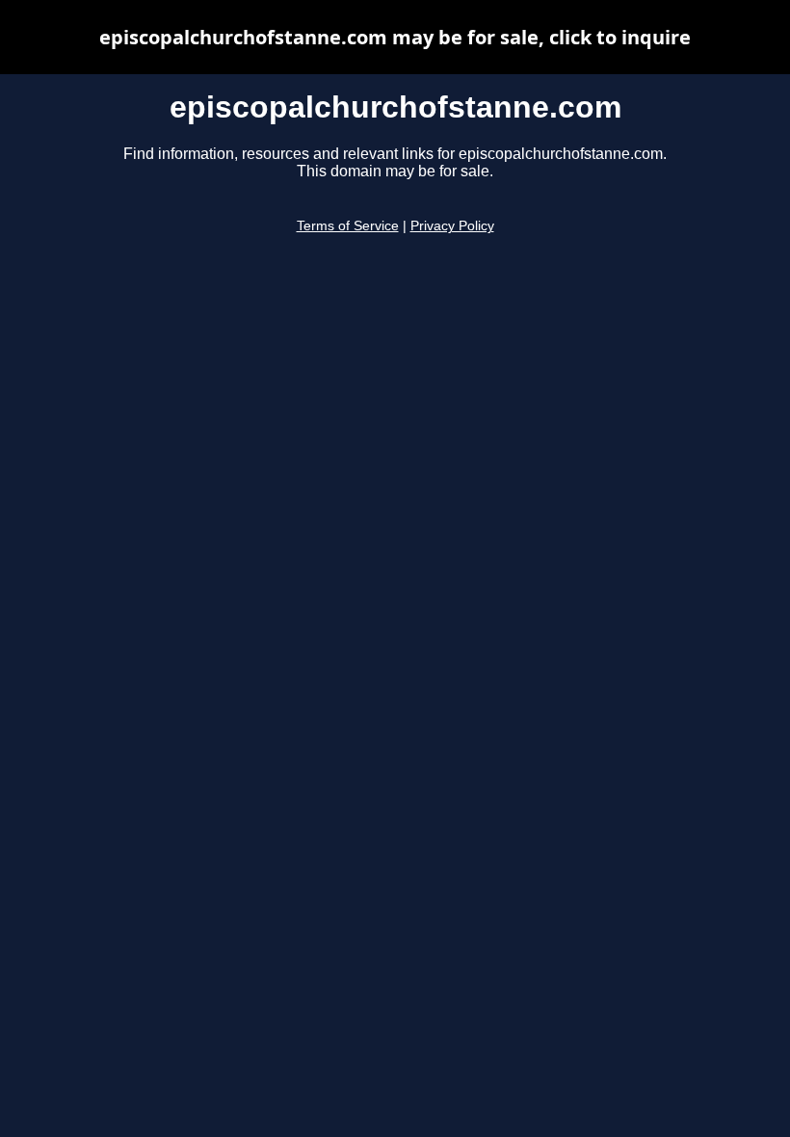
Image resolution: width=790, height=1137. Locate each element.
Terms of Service (348, 226)
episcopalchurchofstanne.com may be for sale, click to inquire (395, 37)
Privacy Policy (452, 226)
